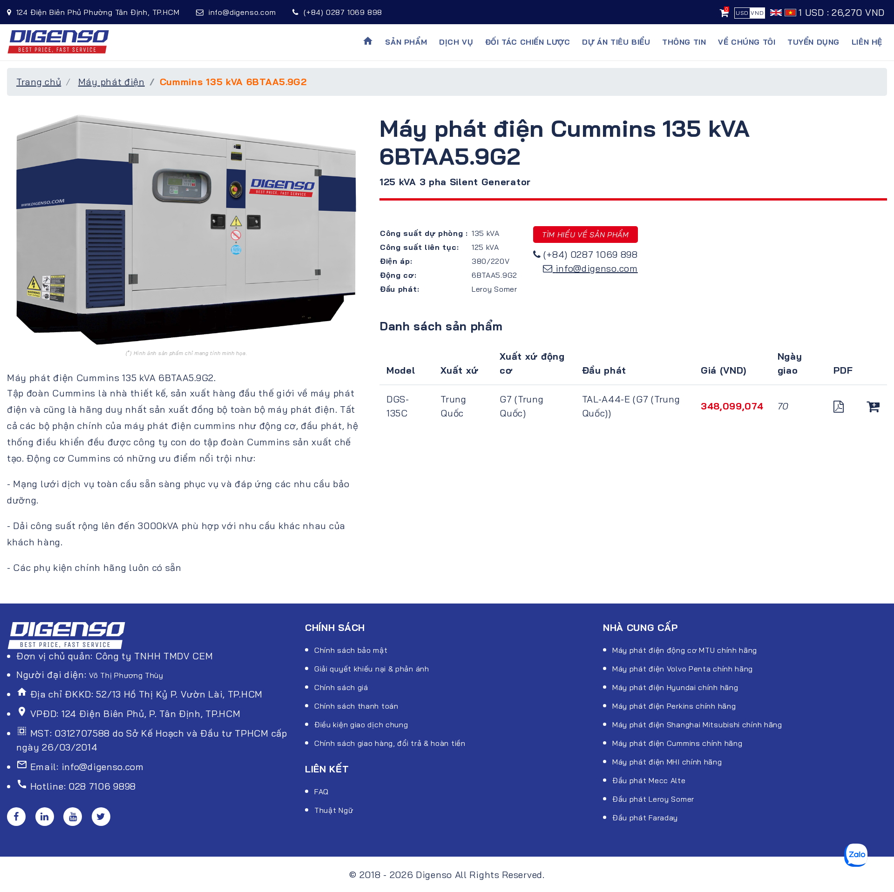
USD (742, 12)
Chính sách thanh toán (356, 706)
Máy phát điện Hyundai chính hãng (675, 687)
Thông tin (684, 42)
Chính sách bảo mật (351, 650)
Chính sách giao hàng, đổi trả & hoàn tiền (390, 743)
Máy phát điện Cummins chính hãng (677, 743)
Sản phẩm (406, 42)
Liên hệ (867, 42)
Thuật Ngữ (333, 810)
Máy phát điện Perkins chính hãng (674, 706)
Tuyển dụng (813, 42)
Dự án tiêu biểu (616, 42)
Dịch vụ (456, 42)
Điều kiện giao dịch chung (361, 724)
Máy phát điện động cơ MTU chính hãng (684, 650)
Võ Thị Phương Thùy (126, 675)
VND (757, 12)
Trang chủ (38, 81)
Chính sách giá (341, 687)
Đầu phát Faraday (645, 817)
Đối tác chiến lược (527, 42)
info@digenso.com (596, 268)
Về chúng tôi (746, 42)
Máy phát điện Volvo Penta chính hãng (682, 668)
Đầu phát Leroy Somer (653, 799)
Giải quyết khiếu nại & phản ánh (371, 668)
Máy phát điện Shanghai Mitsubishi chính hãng (697, 724)
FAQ (321, 791)
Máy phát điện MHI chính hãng (667, 761)
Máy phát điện (111, 81)
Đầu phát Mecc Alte (649, 780)
